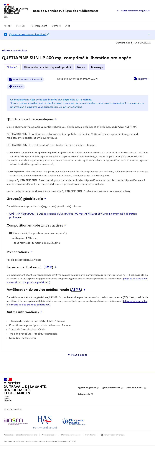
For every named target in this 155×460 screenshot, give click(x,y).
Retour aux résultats (15, 50)
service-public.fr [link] (135, 387)
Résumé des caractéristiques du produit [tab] (47, 67)
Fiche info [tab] (12, 67)
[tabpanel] (77, 210)
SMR (48, 267)
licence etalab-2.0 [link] (65, 441)
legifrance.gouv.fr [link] (87, 387)
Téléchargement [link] (38, 25)
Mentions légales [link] (49, 434)
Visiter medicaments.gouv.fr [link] (135, 10)
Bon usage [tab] (97, 67)
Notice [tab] (81, 67)
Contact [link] (56, 25)
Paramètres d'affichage (114, 434)
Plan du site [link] (90, 434)
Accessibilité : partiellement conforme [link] (20, 434)
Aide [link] (67, 25)
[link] (65, 11)
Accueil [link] (7, 25)
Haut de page (79, 355)
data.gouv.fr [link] (84, 394)
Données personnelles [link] (70, 434)
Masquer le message (149, 34)
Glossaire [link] (20, 25)
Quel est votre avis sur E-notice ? (27, 34)
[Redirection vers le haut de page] (56, 119)
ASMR (76, 290)
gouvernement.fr (111, 387)
